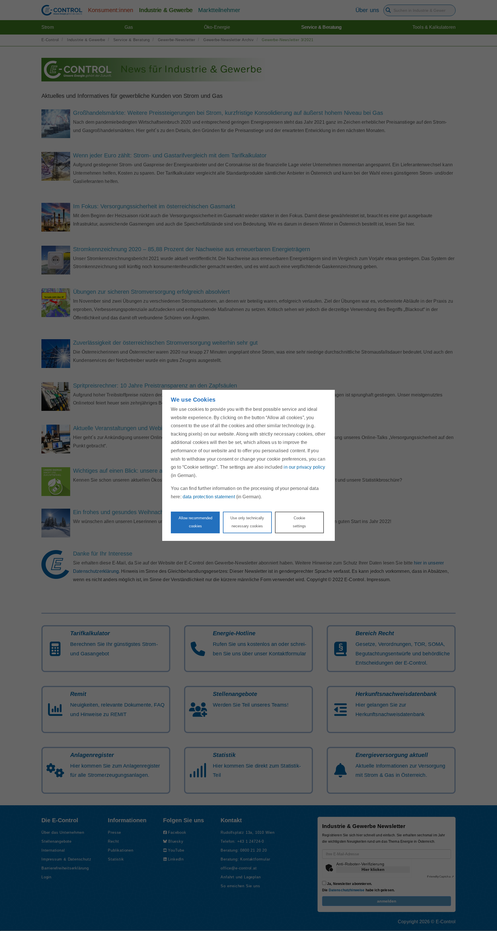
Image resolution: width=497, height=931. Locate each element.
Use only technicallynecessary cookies (247, 522)
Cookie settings (299, 522)
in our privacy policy (304, 467)
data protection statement (209, 496)
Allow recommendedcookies (195, 522)
